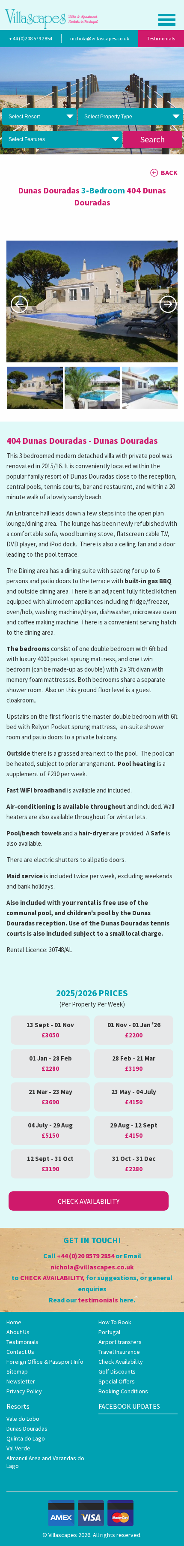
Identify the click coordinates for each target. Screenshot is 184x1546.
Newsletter (20, 1381)
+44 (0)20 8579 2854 (85, 1255)
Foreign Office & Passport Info (44, 1361)
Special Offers (116, 1381)
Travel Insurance (119, 1352)
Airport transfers (120, 1342)
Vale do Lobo (22, 1418)
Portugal (109, 1332)
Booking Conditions (123, 1391)
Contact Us (20, 1352)
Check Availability (88, 1201)
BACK (169, 172)
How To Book (114, 1322)
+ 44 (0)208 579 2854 (30, 38)
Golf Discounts (117, 1371)
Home (13, 1322)
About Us (18, 1332)
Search (152, 139)
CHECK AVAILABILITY (51, 1277)
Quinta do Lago (25, 1438)
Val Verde (18, 1448)
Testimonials (161, 38)
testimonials (98, 1300)
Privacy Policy (24, 1391)
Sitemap (17, 1371)
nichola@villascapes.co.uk (99, 38)
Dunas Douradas (26, 1428)
